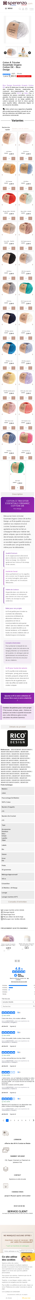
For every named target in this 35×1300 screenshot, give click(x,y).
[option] (9, 138)
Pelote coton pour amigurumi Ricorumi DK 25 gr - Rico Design (26, 945)
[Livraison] (6, 1150)
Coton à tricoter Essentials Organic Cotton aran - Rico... (8, 945)
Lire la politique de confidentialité (11, 1291)
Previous (16, 961)
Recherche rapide (6, 128)
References (5, 749)
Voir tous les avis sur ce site (19, 981)
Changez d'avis (17, 1192)
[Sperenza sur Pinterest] (21, 1219)
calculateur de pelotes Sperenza (14, 717)
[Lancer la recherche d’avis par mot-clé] (34, 1006)
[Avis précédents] (3, 1120)
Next (19, 961)
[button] (2, 141)
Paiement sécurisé (17, 1156)
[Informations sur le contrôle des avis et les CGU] (28, 978)
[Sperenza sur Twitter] (14, 1219)
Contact (17, 1175)
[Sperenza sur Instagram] (19, 1219)
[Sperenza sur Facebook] (16, 1219)
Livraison (17, 1139)
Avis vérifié (7, 1015)
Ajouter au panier (8, 954)
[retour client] (6, 1185)
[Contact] (6, 1133)
